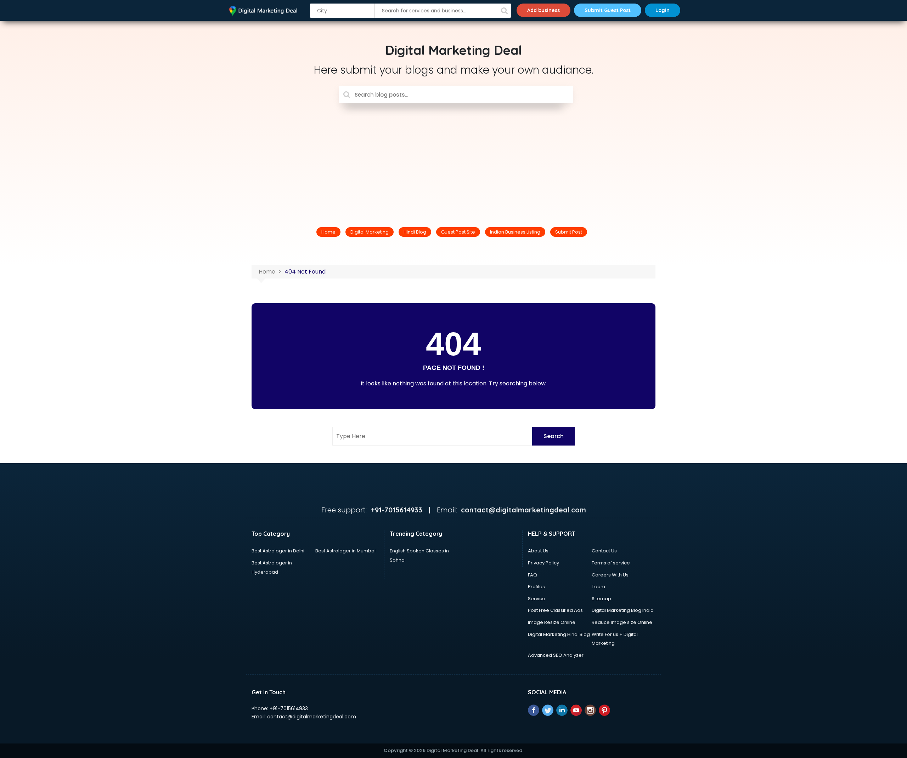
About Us (538, 550)
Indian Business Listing (515, 232)
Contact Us (604, 550)
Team (598, 586)
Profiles (536, 586)
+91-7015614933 (289, 708)
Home (328, 232)
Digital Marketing (369, 232)
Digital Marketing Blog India (623, 610)
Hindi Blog (415, 232)
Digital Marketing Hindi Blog (559, 634)
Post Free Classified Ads (555, 610)
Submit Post (568, 232)
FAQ (532, 575)
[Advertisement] (453, 156)
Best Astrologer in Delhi (278, 550)
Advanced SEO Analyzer (556, 655)
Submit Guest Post (608, 10)
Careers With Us (610, 575)
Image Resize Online (551, 622)
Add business (543, 10)
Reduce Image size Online (622, 622)
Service (536, 598)
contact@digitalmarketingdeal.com (311, 716)
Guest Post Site (458, 232)
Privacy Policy (543, 562)
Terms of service (611, 562)
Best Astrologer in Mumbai (345, 550)
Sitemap (601, 598)
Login (662, 10)
